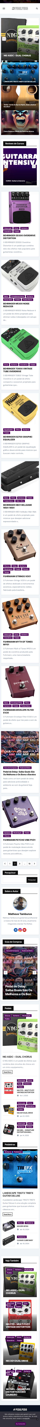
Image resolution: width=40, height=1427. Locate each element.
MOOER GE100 (22, 1226)
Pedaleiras (18, 1152)
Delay (15, 566)
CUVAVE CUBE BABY (25, 1240)
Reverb (25, 569)
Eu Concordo (20, 1424)
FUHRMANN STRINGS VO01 (17, 576)
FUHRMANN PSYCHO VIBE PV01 (19, 840)
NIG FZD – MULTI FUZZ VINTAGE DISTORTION (25, 1091)
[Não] (37, 1419)
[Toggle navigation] (4, 8)
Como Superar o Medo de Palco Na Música (19, 131)
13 (29, 863)
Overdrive (8, 231)
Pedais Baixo (27, 300)
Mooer (20, 1223)
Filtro (18, 430)
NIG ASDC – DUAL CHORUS (17, 55)
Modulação (8, 569)
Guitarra (24, 228)
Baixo (6, 296)
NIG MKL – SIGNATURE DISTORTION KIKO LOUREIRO (25, 1132)
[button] (36, 39)
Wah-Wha (20, 501)
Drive (16, 228)
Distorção (8, 228)
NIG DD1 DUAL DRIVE (25, 1113)
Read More (7, 1072)
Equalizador (8, 430)
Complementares (17, 296)
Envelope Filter (16, 703)
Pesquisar (10, 872)
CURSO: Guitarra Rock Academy (17, 181)
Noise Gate (8, 300)
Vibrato (7, 836)
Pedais (17, 231)
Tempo (6, 572)
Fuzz (19, 1084)
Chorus (7, 566)
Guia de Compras (10, 768)
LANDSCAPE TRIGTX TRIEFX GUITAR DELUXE (20, 81)
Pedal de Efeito (25, 768)
